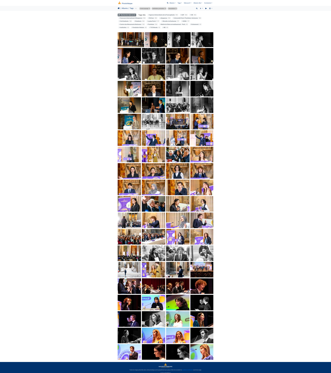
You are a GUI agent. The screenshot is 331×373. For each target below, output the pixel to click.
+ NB (165, 27)
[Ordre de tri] (201, 8)
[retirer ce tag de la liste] (149, 8)
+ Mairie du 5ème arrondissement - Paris (174, 24)
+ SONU (185, 21)
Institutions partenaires (158, 8)
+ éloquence (165, 18)
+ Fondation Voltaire (139, 27)
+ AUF (183, 15)
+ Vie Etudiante (125, 21)
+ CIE (193, 15)
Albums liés (197, 3)
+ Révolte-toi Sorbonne (170, 21)
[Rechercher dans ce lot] (197, 8)
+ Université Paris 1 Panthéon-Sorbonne (187, 18)
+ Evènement (195, 24)
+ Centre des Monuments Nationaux (131, 24)
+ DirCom (152, 18)
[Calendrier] (210, 8)
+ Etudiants (139, 21)
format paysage (144, 8)
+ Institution (124, 27)
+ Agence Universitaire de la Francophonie (163, 15)
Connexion (207, 3)
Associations (172, 8)
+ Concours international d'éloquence (132, 18)
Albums (171, 3)
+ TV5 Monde (154, 27)
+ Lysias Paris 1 (153, 21)
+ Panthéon (152, 24)
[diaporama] (206, 8)
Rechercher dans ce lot (127, 15)
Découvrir (187, 3)
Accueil (119, 8)
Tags (179, 3)
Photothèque (127, 3)
